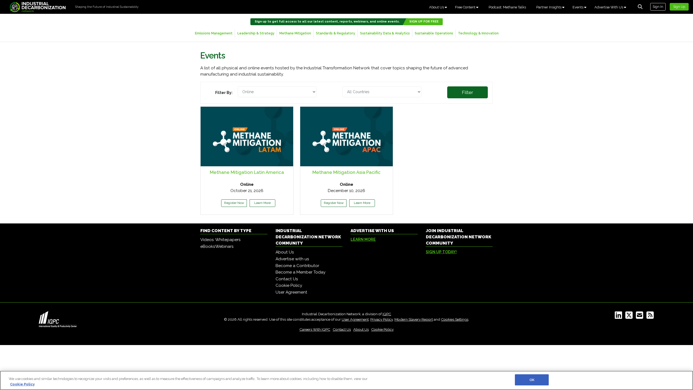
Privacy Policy (381, 319)
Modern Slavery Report (413, 319)
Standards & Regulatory (335, 33)
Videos (207, 239)
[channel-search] (640, 7)
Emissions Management (214, 33)
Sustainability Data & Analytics (385, 33)
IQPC (387, 314)
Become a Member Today (300, 272)
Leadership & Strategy (255, 33)
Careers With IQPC (314, 329)
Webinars (224, 246)
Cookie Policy (289, 285)
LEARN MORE (363, 239)
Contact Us (287, 279)
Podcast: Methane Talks (507, 7)
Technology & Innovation (478, 33)
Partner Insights (549, 7)
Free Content (465, 7)
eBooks (207, 246)
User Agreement (291, 292)
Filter (467, 92)
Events (578, 7)
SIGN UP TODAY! (441, 252)
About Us (437, 7)
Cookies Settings (454, 319)
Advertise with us (292, 258)
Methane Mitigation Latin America (247, 172)
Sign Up (679, 7)
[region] (346, 380)
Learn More (262, 203)
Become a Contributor (297, 265)
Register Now (234, 203)
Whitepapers (228, 239)
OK (531, 380)
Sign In (658, 7)
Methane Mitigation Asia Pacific (346, 172)
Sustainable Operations (434, 33)
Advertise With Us (609, 7)
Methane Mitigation (295, 33)
